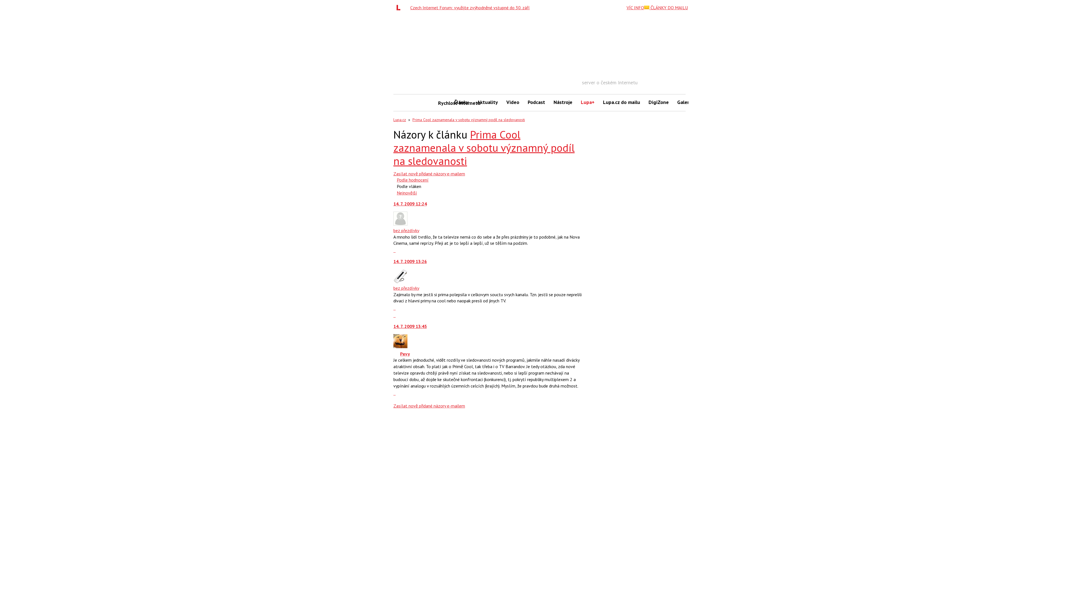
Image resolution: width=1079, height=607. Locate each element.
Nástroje (563, 102)
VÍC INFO (635, 7)
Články (461, 102)
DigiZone (659, 102)
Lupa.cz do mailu (621, 102)
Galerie (685, 102)
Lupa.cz (399, 119)
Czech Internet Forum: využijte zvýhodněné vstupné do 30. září (470, 7)
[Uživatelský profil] (400, 224)
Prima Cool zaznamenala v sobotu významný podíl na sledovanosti (468, 119)
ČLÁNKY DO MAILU (668, 7)
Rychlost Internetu (444, 103)
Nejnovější (407, 193)
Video (512, 102)
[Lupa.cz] (399, 8)
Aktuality (487, 102)
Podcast (536, 102)
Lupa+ (588, 102)
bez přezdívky (406, 230)
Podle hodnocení (413, 180)
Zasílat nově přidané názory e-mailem (429, 173)
